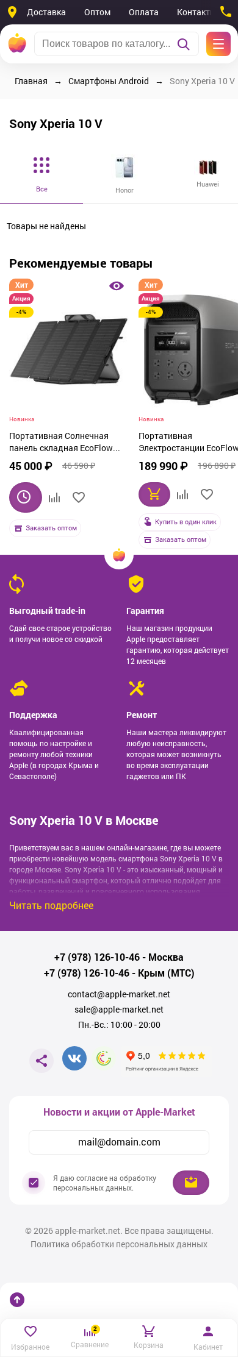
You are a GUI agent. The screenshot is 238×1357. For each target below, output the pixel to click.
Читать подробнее (51, 905)
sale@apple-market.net (119, 1009)
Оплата (144, 12)
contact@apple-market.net (119, 994)
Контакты (197, 12)
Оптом (97, 12)
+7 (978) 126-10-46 (97, 957)
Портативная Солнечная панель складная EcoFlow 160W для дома (61, 443)
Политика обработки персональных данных (119, 1244)
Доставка (46, 12)
